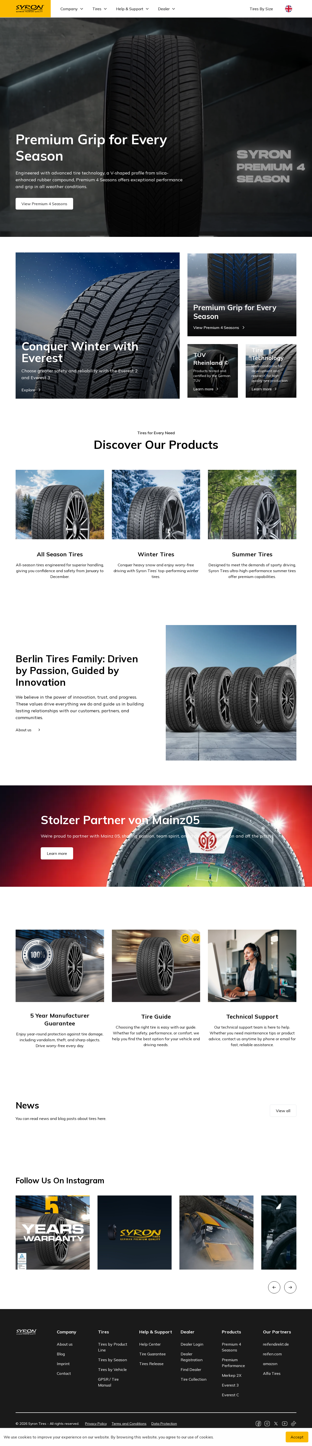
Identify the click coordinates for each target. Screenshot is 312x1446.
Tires (96, 8)
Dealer (164, 8)
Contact (64, 1373)
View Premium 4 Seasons (44, 203)
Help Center (150, 1344)
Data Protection (164, 1423)
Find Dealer (191, 1369)
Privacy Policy (96, 1423)
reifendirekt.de (276, 1344)
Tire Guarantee (152, 1353)
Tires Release (151, 1363)
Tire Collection (193, 1379)
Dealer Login (192, 1344)
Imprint (63, 1363)
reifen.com (272, 1353)
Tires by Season (112, 1359)
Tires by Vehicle (112, 1369)
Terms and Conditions (129, 1423)
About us (65, 1344)
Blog (61, 1353)
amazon (270, 1363)
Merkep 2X (231, 1375)
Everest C (230, 1394)
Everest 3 (230, 1385)
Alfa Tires (272, 1373)
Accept (297, 1437)
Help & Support (129, 8)
